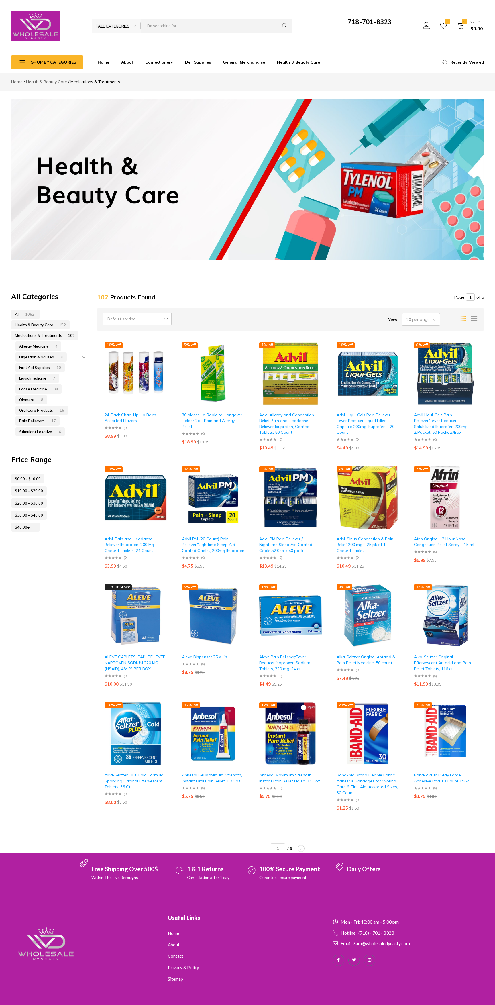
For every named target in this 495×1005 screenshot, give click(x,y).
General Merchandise (244, 62)
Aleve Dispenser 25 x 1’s (204, 656)
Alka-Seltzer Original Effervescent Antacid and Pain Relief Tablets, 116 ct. (442, 662)
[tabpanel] (247, 179)
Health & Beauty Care (298, 62)
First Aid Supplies (40, 367)
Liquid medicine (37, 378)
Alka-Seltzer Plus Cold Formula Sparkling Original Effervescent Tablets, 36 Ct (134, 780)
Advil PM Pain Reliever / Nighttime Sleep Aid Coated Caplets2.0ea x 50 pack (285, 544)
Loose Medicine (38, 389)
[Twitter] (354, 960)
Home (103, 62)
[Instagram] (369, 960)
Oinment (31, 399)
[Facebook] (338, 960)
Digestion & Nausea (41, 357)
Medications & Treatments (45, 335)
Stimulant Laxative (40, 431)
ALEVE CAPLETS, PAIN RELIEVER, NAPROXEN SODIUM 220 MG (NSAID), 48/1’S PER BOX (135, 662)
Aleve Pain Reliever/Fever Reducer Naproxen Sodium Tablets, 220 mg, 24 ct (284, 662)
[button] (167, 354)
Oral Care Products (41, 410)
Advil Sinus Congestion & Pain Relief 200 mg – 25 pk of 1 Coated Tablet (365, 544)
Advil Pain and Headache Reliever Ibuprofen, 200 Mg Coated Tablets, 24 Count (129, 544)
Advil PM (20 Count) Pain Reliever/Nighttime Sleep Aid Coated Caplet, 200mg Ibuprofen (213, 544)
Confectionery (159, 62)
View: (393, 319)
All (24, 314)
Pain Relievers (37, 421)
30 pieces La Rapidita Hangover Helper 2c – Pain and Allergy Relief (212, 420)
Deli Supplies (198, 62)
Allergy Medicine (38, 346)
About (127, 62)
